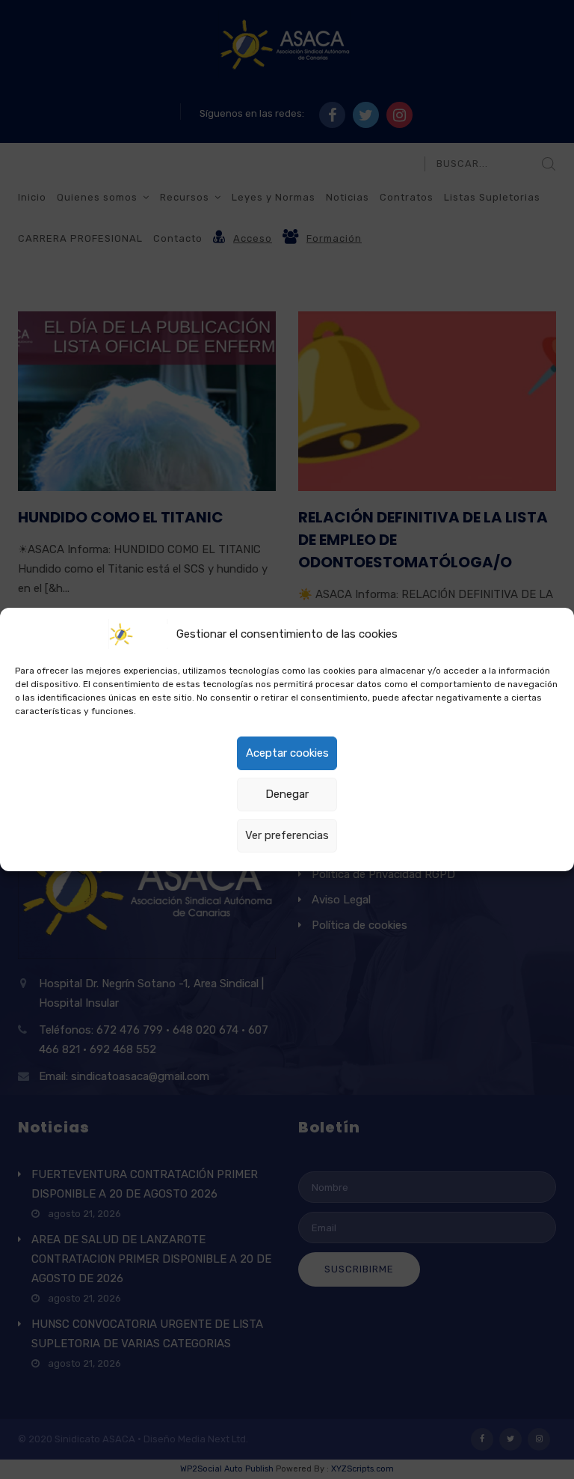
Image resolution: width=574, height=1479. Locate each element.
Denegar (287, 794)
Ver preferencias (287, 835)
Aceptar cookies (287, 753)
